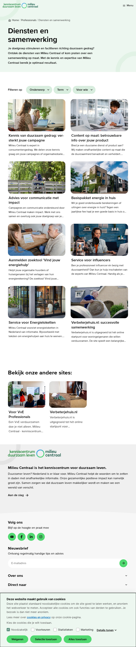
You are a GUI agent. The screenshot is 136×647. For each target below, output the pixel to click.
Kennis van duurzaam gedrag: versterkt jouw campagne (36, 137)
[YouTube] (12, 537)
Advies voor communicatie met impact (34, 200)
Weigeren (17, 639)
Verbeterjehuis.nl (63, 412)
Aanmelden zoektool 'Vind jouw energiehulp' (34, 262)
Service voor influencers (90, 260)
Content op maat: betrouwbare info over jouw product (96, 137)
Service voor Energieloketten (32, 322)
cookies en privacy (39, 617)
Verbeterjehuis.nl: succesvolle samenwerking (95, 324)
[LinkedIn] (31, 537)
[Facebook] (22, 537)
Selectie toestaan (46, 639)
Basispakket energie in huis (93, 198)
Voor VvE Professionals (19, 414)
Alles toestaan (77, 639)
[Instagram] (41, 537)
